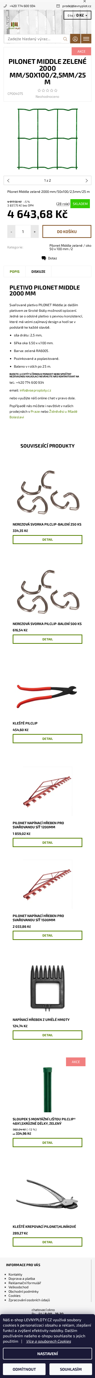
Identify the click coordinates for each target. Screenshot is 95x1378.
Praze (35, 411)
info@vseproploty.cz (35, 390)
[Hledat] (65, 38)
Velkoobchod (18, 1287)
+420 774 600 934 (22, 6)
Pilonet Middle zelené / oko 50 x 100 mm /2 (70, 247)
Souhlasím (71, 1369)
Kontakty (15, 1274)
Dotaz (52, 258)
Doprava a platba (22, 1278)
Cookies (14, 1295)
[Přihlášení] (75, 38)
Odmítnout (24, 1369)
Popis (14, 271)
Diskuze (38, 271)
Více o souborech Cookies (48, 1341)
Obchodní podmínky (23, 1291)
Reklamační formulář (25, 1283)
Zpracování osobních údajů (29, 1300)
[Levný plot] (47, 26)
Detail (47, 539)
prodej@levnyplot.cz (76, 6)
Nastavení (47, 1353)
